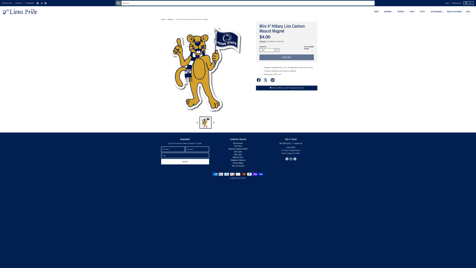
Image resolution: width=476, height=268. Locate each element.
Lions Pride (241, 178)
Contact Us (298, 143)
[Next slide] (213, 122)
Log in (447, 3)
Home (163, 19)
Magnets (170, 19)
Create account (456, 3)
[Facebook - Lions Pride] (37, 3)
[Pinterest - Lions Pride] (45, 3)
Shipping (262, 41)
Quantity (263, 47)
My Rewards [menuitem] (30, 3)
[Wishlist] (443, 3)
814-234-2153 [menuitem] (7, 3)
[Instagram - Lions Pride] (41, 3)
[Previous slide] (197, 122)
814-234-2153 (285, 143)
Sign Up (185, 161)
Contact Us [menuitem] (18, 3)
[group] (205, 123)
